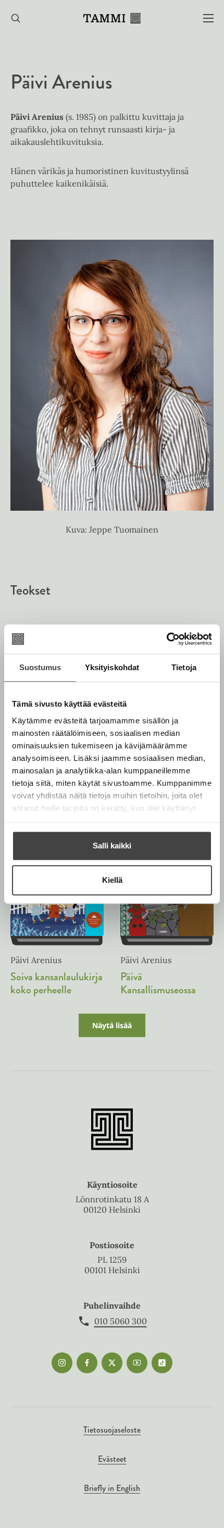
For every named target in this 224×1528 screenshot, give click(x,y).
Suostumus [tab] (40, 667)
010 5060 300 (120, 1321)
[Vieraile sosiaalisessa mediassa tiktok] (162, 1362)
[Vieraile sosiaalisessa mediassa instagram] (62, 1362)
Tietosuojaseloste (112, 1430)
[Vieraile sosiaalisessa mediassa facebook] (87, 1362)
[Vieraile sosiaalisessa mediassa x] (112, 1362)
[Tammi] (112, 18)
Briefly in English (112, 1488)
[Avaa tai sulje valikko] (208, 18)
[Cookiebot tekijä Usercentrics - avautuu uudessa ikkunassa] (166, 639)
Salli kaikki (112, 845)
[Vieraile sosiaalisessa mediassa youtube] (137, 1362)
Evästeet (112, 1459)
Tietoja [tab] (183, 667)
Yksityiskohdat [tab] (112, 667)
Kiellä (112, 880)
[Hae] (15, 18)
